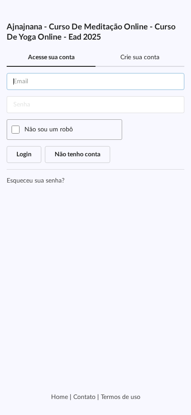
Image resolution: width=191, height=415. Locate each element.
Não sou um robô (48, 129)
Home (59, 397)
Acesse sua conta (51, 57)
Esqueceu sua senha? (35, 181)
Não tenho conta (77, 154)
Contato (84, 397)
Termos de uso (120, 397)
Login (24, 154)
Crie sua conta (139, 57)
